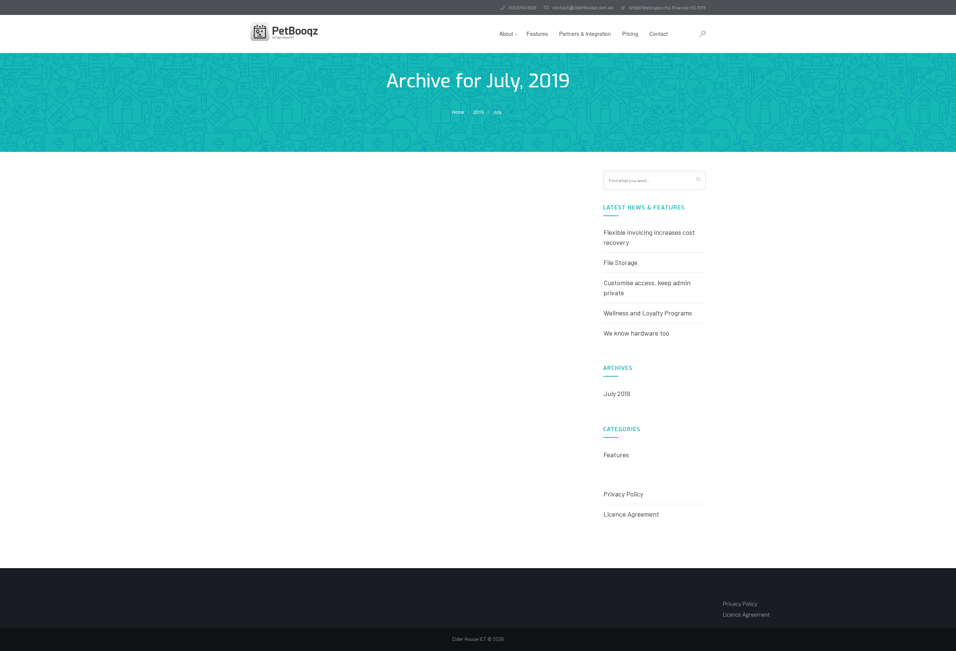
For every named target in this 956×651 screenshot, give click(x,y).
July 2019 (616, 393)
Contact (658, 33)
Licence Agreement (631, 514)
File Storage (620, 262)
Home (458, 112)
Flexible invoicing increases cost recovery (649, 237)
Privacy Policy (623, 494)
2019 (479, 112)
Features (537, 33)
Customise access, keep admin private (646, 287)
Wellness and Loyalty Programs (647, 313)
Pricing (630, 33)
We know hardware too (636, 333)
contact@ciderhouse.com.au (582, 8)
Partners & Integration (585, 33)
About (506, 33)
